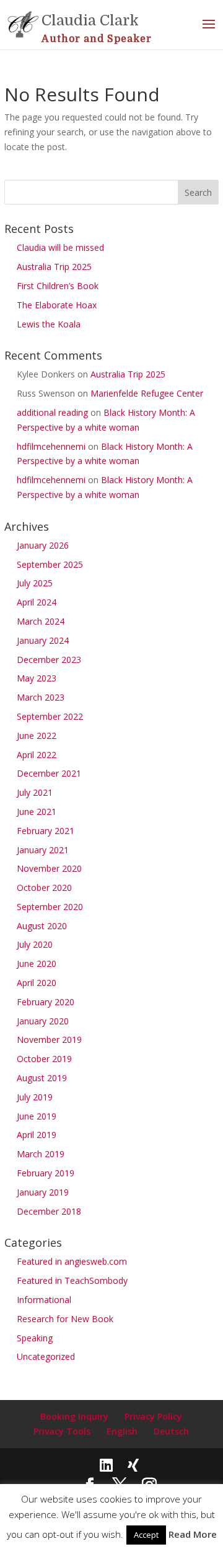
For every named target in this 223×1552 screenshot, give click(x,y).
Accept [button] (146, 1534)
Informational (44, 1299)
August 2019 (42, 1078)
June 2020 (36, 963)
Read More (192, 1534)
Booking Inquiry (74, 1416)
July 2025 (35, 583)
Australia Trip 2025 (54, 266)
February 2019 (45, 1173)
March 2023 (40, 697)
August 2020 (42, 926)
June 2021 (36, 811)
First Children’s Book (57, 286)
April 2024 (36, 602)
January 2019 (43, 1192)
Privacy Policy (153, 1416)
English (122, 1431)
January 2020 (43, 1021)
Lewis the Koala (49, 324)
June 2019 (36, 1116)
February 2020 (45, 1002)
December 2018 (49, 1211)
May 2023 (36, 678)
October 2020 (44, 887)
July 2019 (35, 1097)
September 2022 (50, 716)
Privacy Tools (61, 1431)
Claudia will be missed (60, 247)
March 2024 (40, 621)
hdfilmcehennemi (51, 446)
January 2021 (43, 850)
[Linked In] (106, 1464)
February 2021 (45, 831)
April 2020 (36, 983)
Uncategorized (46, 1356)
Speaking (35, 1338)
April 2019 (36, 1135)
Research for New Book (65, 1319)
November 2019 (49, 1039)
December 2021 (49, 773)
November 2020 (49, 868)
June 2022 (36, 735)
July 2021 (35, 792)
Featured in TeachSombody (72, 1280)
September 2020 (50, 907)
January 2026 (43, 545)
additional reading (52, 412)
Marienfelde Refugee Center (146, 393)
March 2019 (40, 1154)
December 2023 (49, 659)
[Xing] (133, 1464)
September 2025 (50, 564)
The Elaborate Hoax (57, 305)
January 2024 (43, 640)
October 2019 (44, 1059)
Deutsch (171, 1431)
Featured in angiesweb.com (72, 1261)
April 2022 (36, 755)
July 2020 (35, 944)
